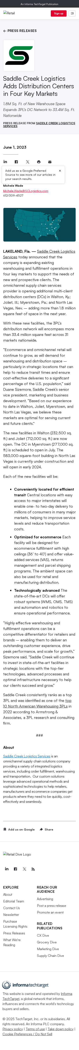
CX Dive (43, 935)
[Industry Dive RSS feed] (33, 869)
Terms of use (35, 1029)
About (7, 894)
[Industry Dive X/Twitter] (24, 869)
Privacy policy (13, 1029)
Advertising (45, 899)
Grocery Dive (47, 942)
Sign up (58, 13)
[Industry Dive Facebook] (15, 869)
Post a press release (51, 905)
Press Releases (14, 933)
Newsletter (11, 915)
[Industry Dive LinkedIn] (6, 869)
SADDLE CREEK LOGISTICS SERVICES (39, 124)
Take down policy (61, 1029)
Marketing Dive (48, 949)
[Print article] (39, 162)
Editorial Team (13, 901)
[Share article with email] (50, 162)
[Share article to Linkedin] (5, 162)
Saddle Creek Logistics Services (26, 756)
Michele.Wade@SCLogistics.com (25, 191)
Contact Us (11, 908)
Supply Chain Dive (50, 956)
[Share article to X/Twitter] (27, 162)
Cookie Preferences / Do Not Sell (27, 1034)
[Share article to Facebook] (16, 162)
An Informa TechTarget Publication (39, 4)
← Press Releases (20, 31)
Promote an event (50, 912)
